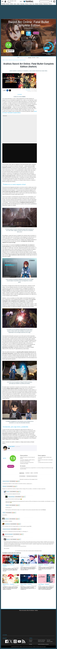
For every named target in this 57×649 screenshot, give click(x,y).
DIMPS (30, 41)
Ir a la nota (20, 94)
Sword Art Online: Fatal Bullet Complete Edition (28, 23)
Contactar (30, 641)
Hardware (41, 3)
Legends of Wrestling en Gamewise (43, 644)
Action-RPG (30, 28)
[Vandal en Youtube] (19, 641)
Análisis (11, 3)
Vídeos (37, 57)
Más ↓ (21, 1)
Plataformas (45, 3)
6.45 (48, 44)
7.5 (8, 45)
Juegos (18, 3)
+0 (18, 481)
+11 (19, 491)
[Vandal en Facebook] (7, 641)
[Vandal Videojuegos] (28, 1)
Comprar (36, 32)
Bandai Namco (30, 42)
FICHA (18, 57)
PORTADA (3, 3)
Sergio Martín (28, 89)
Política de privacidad (41, 641)
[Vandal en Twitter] (11, 641)
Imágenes (33, 57)
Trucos (30, 3)
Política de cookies (50, 641)
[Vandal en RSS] (23, 641)
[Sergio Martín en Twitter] (9, 448)
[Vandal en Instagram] (15, 641)
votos (48, 53)
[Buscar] (51, 1)
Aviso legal (48, 640)
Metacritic (9, 2)
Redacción (30, 640)
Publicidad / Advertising (41, 640)
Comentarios (21, 473)
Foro (33, 3)
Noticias (7, 3)
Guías (15, 3)
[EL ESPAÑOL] (54, 1)
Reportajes (22, 3)
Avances (26, 3)
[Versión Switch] (28, 33)
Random (36, 3)
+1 (22, 534)
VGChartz (30, 644)
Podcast (50, 3)
